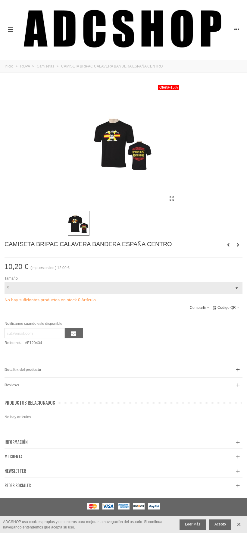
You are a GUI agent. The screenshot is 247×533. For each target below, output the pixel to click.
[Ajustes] (236, 29)
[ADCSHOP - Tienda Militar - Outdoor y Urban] (123, 29)
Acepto (220, 524)
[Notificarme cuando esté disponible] (74, 333)
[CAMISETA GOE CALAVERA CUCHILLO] (228, 244)
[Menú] (10, 29)
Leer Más (192, 524)
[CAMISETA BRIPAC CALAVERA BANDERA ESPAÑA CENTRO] (171, 198)
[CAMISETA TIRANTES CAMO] (237, 244)
